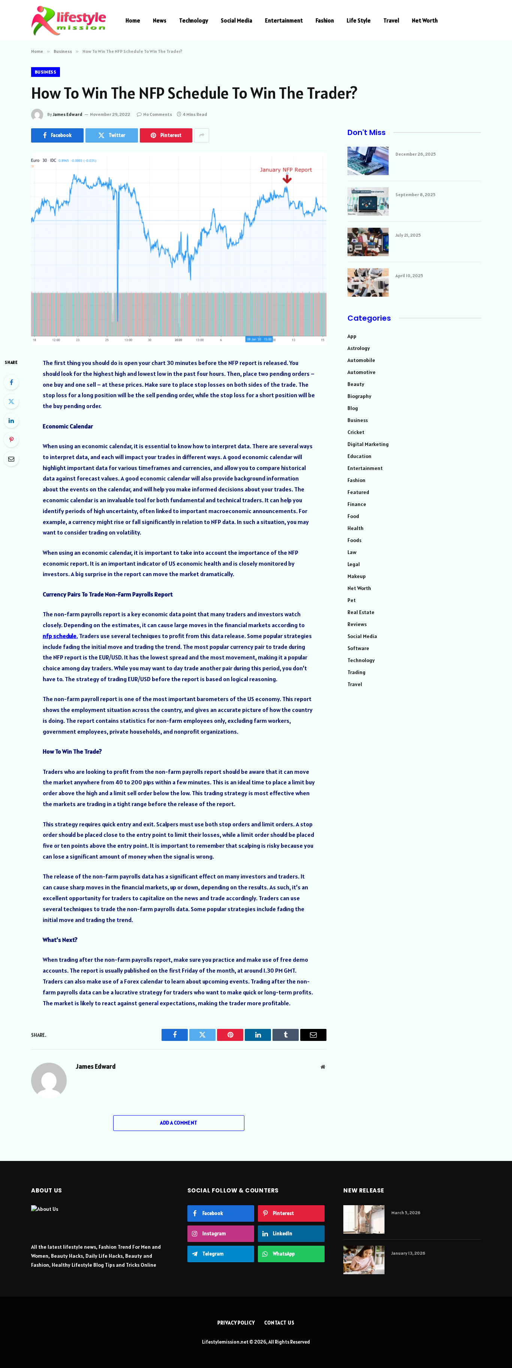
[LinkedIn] (11, 420)
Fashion (325, 20)
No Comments (157, 114)
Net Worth (425, 20)
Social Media (236, 20)
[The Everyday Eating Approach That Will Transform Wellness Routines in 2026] (364, 1260)
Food (353, 516)
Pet (351, 600)
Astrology (358, 348)
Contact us (279, 1323)
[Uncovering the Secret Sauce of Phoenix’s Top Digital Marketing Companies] (368, 242)
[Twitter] (11, 401)
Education (359, 456)
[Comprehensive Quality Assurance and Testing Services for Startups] (368, 201)
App (351, 336)
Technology (193, 20)
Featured (358, 492)
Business (45, 72)
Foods (354, 540)
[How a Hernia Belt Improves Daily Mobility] (364, 1219)
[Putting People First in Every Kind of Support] (368, 282)
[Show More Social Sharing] (201, 135)
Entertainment (284, 20)
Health (355, 528)
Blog (352, 408)
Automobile (361, 360)
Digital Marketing (368, 444)
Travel (391, 20)
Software (358, 648)
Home (133, 20)
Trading (356, 672)
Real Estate (360, 612)
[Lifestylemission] (68, 20)
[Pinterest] (11, 439)
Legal (353, 564)
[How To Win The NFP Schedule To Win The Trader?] (178, 248)
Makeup (356, 576)
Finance (356, 504)
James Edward (67, 114)
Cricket (355, 432)
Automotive (361, 372)
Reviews (357, 624)
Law (351, 552)
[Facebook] (11, 382)
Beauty (355, 384)
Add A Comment (178, 1123)
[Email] (11, 458)
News (159, 20)
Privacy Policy (236, 1323)
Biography (359, 396)
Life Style (359, 20)
